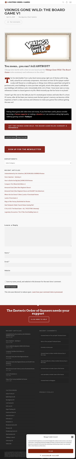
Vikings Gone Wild (22, 137)
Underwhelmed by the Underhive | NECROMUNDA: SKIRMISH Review (24, 173)
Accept (51, 451)
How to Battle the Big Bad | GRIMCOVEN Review (19, 180)
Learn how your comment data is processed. (47, 292)
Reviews (8, 428)
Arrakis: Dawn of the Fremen (57, 368)
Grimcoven (50, 347)
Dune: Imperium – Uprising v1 (13, 177)
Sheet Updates (32, 17)
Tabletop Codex (10, 437)
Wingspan (52, 380)
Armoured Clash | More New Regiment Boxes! (18, 187)
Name (7, 253)
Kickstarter (8, 422)
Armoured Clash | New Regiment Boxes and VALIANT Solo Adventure (24, 191)
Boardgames (23, 17)
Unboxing (8, 440)
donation (40, 114)
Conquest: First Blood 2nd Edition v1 (15, 184)
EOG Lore (8, 406)
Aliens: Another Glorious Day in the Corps (53, 354)
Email (7, 262)
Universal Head (44, 335)
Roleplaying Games (11, 431)
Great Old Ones (9, 415)
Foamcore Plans (10, 412)
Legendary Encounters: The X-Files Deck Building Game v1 (21, 212)
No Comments (15, 22)
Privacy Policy (55, 455)
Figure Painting (9, 409)
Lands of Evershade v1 (11, 198)
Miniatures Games (10, 425)
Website (7, 270)
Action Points (9, 393)
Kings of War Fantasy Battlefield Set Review (17, 201)
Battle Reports (9, 397)
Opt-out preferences (46, 455)
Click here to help (39, 319)
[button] (72, 437)
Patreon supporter (21, 114)
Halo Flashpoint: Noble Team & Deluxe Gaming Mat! (19, 205)
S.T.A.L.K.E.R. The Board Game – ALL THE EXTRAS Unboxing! (22, 208)
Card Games (9, 403)
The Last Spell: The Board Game (58, 335)
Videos (7, 443)
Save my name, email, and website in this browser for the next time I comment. (33, 281)
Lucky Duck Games (10, 137)
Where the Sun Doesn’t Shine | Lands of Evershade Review (22, 194)
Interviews (8, 418)
